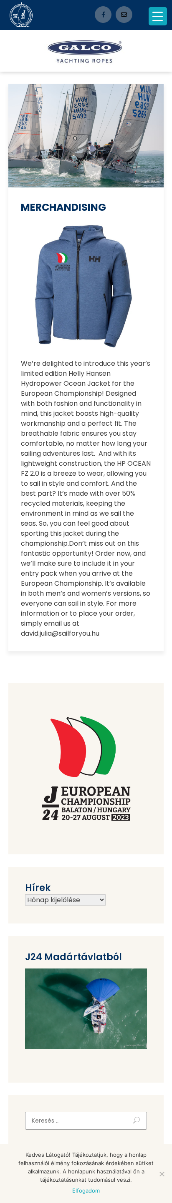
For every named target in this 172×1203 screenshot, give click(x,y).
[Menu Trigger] (158, 16)
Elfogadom (86, 1190)
